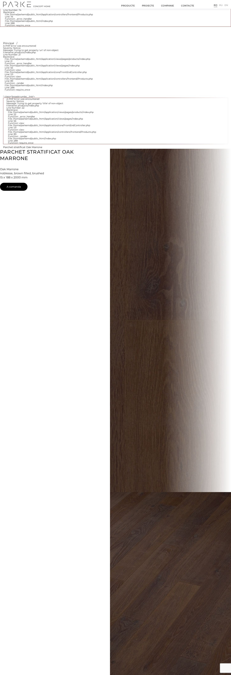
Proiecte (148, 5)
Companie (167, 5)
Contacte (187, 5)
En (226, 5)
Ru (221, 5)
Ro (215, 5)
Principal (9, 43)
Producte (128, 5)
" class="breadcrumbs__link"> (49, 119)
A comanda (14, 186)
